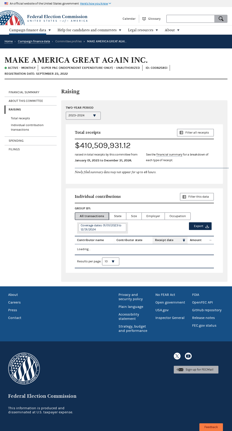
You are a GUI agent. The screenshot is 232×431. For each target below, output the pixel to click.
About (13, 295)
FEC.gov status (204, 325)
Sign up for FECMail (199, 369)
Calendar (129, 19)
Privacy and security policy (130, 297)
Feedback (211, 427)
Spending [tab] (16, 141)
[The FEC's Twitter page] (177, 356)
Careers (14, 302)
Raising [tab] (15, 109)
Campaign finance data (34, 41)
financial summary (169, 154)
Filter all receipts (197, 132)
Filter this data (198, 197)
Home (9, 41)
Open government (170, 302)
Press (12, 310)
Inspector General (169, 318)
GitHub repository (207, 310)
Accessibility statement (128, 316)
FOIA (195, 295)
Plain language (130, 307)
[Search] (221, 19)
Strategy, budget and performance (132, 328)
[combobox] (190, 19)
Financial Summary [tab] (24, 92)
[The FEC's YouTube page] (188, 356)
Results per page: (89, 261)
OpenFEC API (202, 302)
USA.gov (162, 310)
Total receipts (20, 118)
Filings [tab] (14, 149)
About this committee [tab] (26, 101)
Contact (14, 318)
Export (198, 226)
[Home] (58, 18)
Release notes (203, 318)
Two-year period (80, 108)
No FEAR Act (165, 295)
